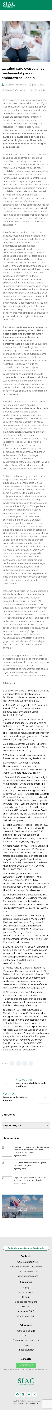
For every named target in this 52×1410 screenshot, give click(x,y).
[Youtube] (28, 1394)
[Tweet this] (12, 1063)
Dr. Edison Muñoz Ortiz (15, 85)
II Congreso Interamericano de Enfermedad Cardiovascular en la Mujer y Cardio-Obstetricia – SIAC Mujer (32, 1149)
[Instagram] (23, 1394)
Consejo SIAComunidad (15, 90)
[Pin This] (24, 1063)
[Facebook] (17, 1394)
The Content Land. (31, 1403)
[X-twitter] (34, 1394)
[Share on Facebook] (18, 1063)
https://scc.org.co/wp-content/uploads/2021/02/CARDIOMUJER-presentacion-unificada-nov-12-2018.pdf (26, 935)
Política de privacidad (40, 1369)
